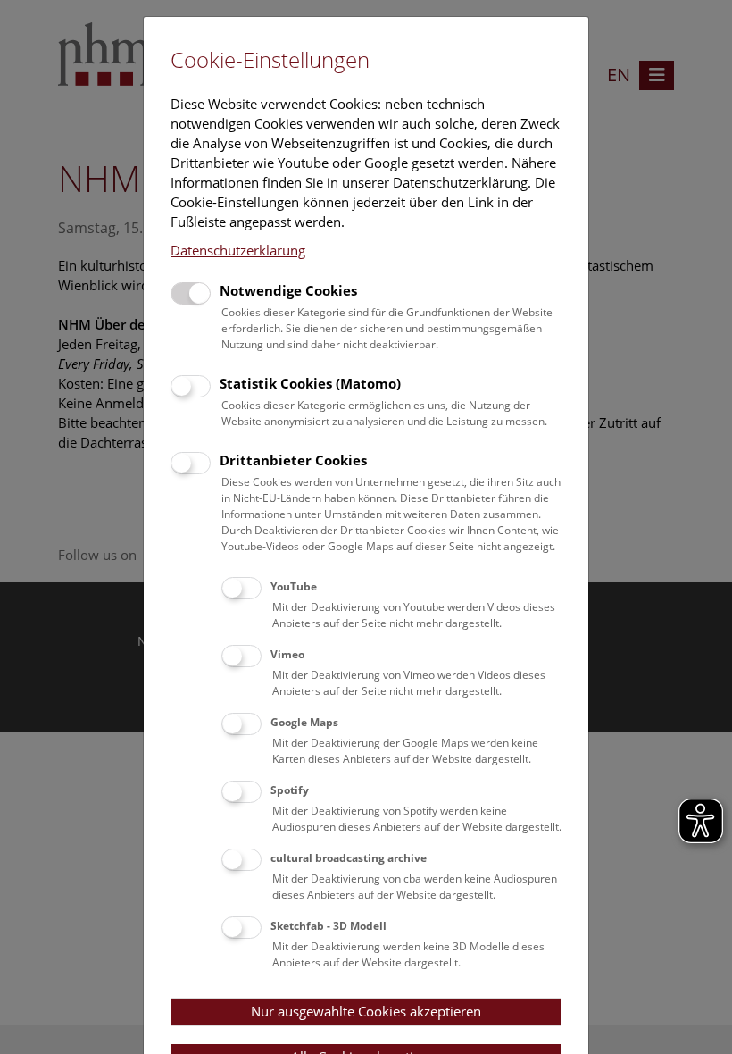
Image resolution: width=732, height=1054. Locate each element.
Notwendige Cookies (288, 290)
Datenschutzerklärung (238, 250)
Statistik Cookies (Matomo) (310, 383)
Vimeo (287, 654)
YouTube (293, 586)
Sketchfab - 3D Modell (328, 925)
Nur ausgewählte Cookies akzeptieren (366, 1011)
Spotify (289, 790)
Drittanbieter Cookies (293, 460)
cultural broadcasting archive (348, 858)
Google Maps (304, 722)
